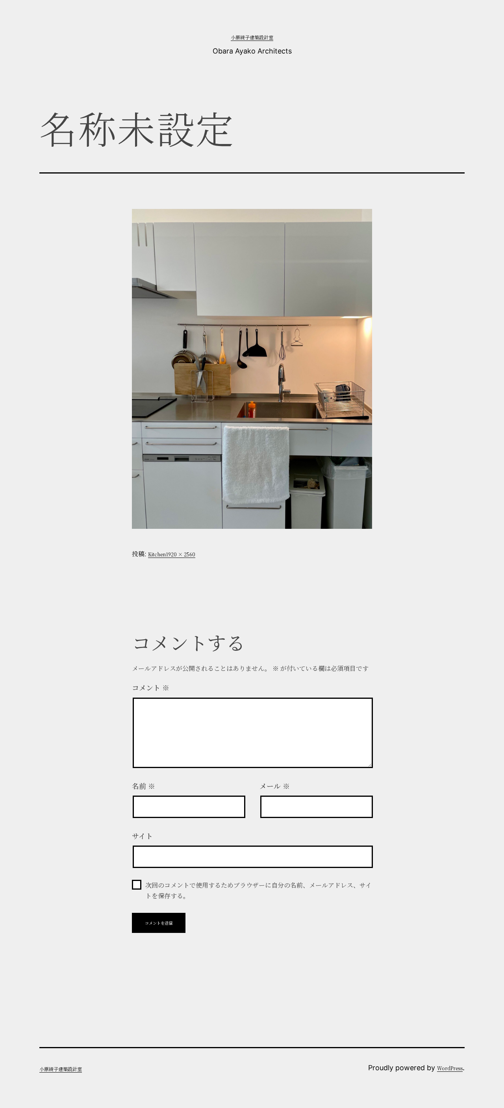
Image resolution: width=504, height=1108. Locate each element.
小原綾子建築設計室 (252, 37)
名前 (143, 786)
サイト (142, 836)
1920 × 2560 (180, 554)
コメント (150, 687)
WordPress (450, 1068)
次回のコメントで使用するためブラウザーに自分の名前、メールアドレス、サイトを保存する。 (258, 890)
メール (274, 786)
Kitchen (157, 554)
